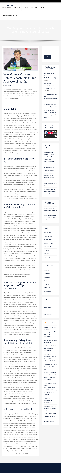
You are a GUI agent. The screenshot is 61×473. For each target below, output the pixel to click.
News (45, 280)
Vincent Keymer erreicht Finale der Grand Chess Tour (50, 367)
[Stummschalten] (54, 136)
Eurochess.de (7, 5)
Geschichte (8, 85)
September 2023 (48, 239)
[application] (50, 134)
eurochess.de (27, 68)
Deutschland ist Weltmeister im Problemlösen (48, 400)
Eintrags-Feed (47, 307)
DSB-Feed (49, 323)
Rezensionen (47, 287)
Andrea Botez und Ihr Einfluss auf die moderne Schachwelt (50, 191)
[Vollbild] (56, 136)
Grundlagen (47, 277)
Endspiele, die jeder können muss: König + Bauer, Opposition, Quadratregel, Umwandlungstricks (49, 156)
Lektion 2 (34, 7)
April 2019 (46, 253)
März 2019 (47, 257)
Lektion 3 (42, 7)
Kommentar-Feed (48, 311)
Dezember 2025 (48, 236)
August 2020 (47, 246)
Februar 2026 (47, 232)
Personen (46, 284)
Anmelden (46, 304)
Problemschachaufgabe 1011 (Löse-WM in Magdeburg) (50, 348)
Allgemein (46, 270)
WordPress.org (48, 314)
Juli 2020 (46, 250)
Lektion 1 (26, 7)
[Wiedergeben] (45, 136)
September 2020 (48, 243)
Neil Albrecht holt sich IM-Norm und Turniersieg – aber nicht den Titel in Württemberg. (50, 331)
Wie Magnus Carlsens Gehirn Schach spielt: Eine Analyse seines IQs (50, 75)
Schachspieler (47, 291)
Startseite (17, 7)
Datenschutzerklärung (10, 15)
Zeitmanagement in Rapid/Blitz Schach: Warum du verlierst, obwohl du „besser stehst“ (49, 175)
